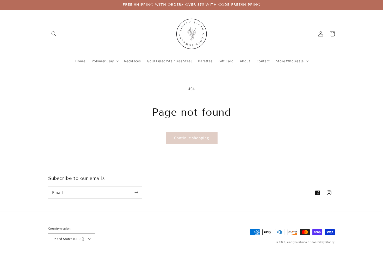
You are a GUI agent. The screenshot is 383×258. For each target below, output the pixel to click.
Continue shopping (191, 137)
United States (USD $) (68, 239)
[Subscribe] (136, 192)
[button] (54, 34)
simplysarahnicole (298, 242)
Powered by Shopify (322, 242)
